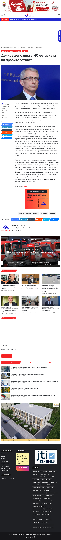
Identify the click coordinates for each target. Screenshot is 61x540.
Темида (36, 522)
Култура (46, 498)
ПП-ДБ (53, 213)
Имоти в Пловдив (38, 495)
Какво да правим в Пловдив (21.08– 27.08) (21, 19)
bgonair (24, 186)
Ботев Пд (36, 474)
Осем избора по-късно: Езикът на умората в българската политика (30, 309)
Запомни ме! (6, 345)
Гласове (36, 482)
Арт (45, 471)
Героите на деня (46, 479)
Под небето (46, 511)
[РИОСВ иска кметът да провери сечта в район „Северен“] (5, 369)
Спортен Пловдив (38, 519)
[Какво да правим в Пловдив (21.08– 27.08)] (5, 390)
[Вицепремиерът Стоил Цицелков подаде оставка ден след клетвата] (51, 301)
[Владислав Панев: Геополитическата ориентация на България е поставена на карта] (10, 301)
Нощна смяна (47, 503)
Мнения (36, 501)
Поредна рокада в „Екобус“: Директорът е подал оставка (30, 286)
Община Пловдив (38, 509)
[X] (16, 230)
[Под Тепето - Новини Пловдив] (30, 15)
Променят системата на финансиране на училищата (27, 374)
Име (2, 339)
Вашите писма (37, 476)
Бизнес (52, 471)
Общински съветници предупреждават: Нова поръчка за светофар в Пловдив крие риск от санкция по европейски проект (51, 288)
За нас (3, 454)
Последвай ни (23, 468)
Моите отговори (47, 501)
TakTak (3, 459)
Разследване (37, 517)
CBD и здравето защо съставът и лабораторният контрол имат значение (34, 381)
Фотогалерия (37, 525)
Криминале (37, 498)
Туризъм (44, 522)
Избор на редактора (39, 492)
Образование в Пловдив (39, 506)
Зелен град (37, 490)
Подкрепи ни (5, 466)
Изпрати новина (5, 464)
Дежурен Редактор (18, 225)
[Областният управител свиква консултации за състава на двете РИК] (5, 397)
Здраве (49, 487)
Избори (18, 51)
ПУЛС (49, 509)
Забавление (45, 484)
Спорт (47, 517)
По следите (46, 514)
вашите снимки (48, 527)
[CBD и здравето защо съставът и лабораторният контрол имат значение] (5, 383)
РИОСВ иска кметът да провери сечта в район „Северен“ (30, 252)
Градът (45, 482)
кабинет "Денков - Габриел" (29, 213)
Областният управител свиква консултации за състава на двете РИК (33, 395)
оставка (44, 213)
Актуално (31, 244)
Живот (36, 484)
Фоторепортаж (48, 525)
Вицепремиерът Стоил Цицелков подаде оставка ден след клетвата (50, 309)
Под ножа (36, 514)
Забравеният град (38, 487)
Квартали (49, 495)
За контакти (4, 461)
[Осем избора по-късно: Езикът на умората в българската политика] (30, 301)
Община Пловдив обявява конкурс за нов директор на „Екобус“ (9, 287)
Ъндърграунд (37, 527)
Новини (25, 51)
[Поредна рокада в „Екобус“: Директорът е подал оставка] (30, 279)
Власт (12, 51)
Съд (48, 519)
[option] (30, 251)
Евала (54, 482)
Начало (4, 47)
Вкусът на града (49, 476)
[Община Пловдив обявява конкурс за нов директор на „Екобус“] (10, 279)
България (10, 47)
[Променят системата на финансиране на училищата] (5, 376)
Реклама (3, 456)
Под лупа (36, 511)
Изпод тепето (52, 492)
